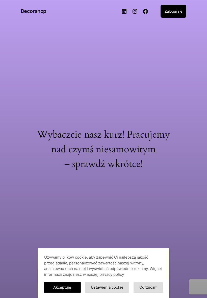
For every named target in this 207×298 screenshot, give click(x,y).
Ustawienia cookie (107, 287)
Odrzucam (148, 287)
